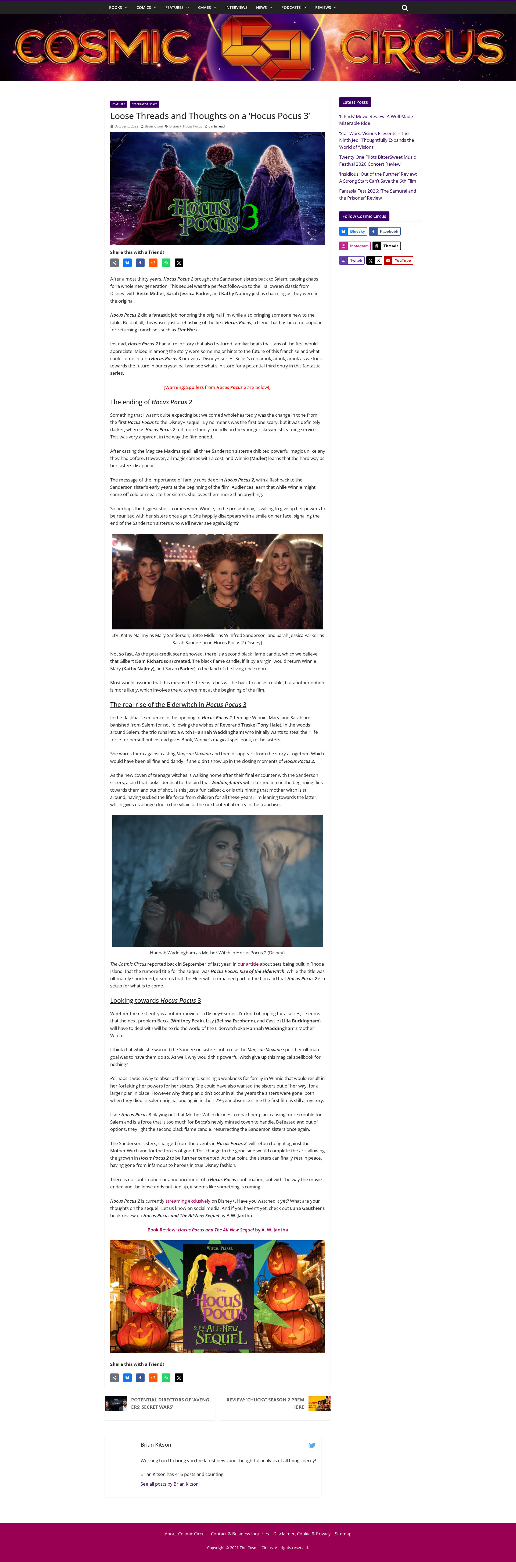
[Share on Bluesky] (127, 262)
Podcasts (291, 7)
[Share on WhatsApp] (166, 262)
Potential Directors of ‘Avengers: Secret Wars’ (170, 1403)
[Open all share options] (114, 262)
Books (115, 7)
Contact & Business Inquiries (240, 1534)
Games (204, 7)
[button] (125, 7)
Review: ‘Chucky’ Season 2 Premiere (265, 1403)
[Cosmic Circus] (258, 18)
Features (175, 7)
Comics (144, 7)
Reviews (323, 7)
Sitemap (343, 1534)
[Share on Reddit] (153, 262)
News (261, 7)
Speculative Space (144, 104)
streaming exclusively (188, 1201)
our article (248, 964)
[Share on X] (179, 262)
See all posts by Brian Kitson (170, 1484)
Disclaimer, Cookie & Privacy (302, 1534)
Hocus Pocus (192, 126)
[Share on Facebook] (140, 262)
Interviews (236, 7)
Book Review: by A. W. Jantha (218, 1230)
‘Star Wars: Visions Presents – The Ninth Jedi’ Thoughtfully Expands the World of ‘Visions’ (376, 140)
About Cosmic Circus (186, 1534)
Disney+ (175, 126)
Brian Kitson (154, 126)
